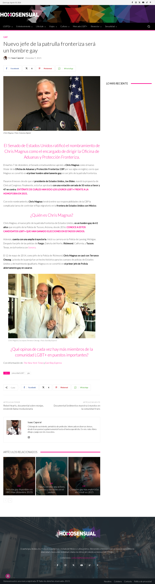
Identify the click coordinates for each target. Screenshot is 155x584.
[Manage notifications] (7, 576)
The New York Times (33, 362)
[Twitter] (139, 2)
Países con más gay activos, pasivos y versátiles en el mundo (51, 489)
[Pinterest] (150, 2)
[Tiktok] (89, 565)
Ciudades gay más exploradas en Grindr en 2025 (84, 490)
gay (28, 373)
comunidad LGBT (18, 373)
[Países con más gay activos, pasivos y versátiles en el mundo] (52, 476)
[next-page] (10, 500)
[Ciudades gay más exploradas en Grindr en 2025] (84, 476)
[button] (148, 26)
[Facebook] (132, 2)
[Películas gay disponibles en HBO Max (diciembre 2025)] (19, 476)
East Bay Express (53, 362)
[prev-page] (5, 500)
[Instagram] (136, 2)
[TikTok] (147, 2)
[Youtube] (143, 2)
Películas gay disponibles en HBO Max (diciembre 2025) (19, 490)
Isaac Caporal (17, 58)
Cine (19, 486)
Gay (5, 37)
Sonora (32, 247)
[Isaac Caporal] (5, 58)
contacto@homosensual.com (83, 558)
